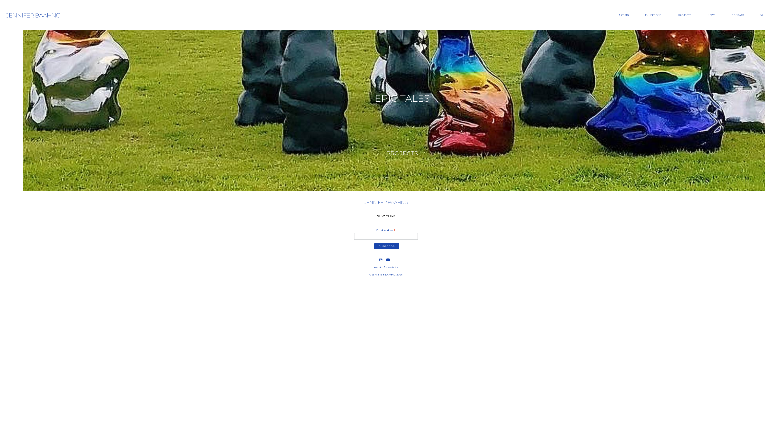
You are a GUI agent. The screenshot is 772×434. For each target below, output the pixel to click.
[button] (386, 110)
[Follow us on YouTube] (388, 260)
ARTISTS (624, 14)
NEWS (711, 14)
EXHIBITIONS (653, 14)
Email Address (385, 230)
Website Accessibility (386, 266)
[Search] (762, 15)
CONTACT (738, 14)
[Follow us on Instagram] (381, 260)
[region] (386, 110)
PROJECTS (684, 14)
